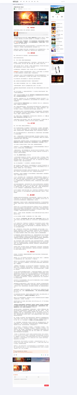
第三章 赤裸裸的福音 (59, 41)
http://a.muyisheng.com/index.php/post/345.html (25, 352)
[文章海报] (16, 354)
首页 (21, 1)
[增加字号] (45, 8)
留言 (34, 1)
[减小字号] (46, 8)
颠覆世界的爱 (19, 4)
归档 (37, 1)
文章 (23, 1)
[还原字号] (48, 8)
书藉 (26, 1)
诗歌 (32, 1)
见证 (29, 1)
